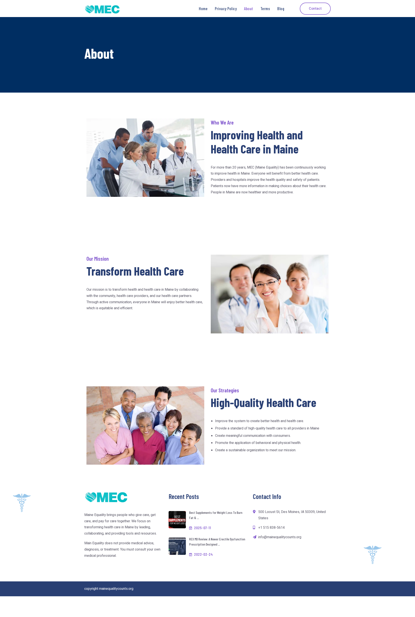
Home (203, 8)
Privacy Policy (226, 8)
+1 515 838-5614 (271, 527)
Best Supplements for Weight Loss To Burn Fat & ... (215, 515)
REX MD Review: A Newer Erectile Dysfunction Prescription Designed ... (217, 541)
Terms (265, 8)
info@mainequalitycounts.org (279, 537)
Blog (280, 8)
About (248, 8)
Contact (315, 8)
